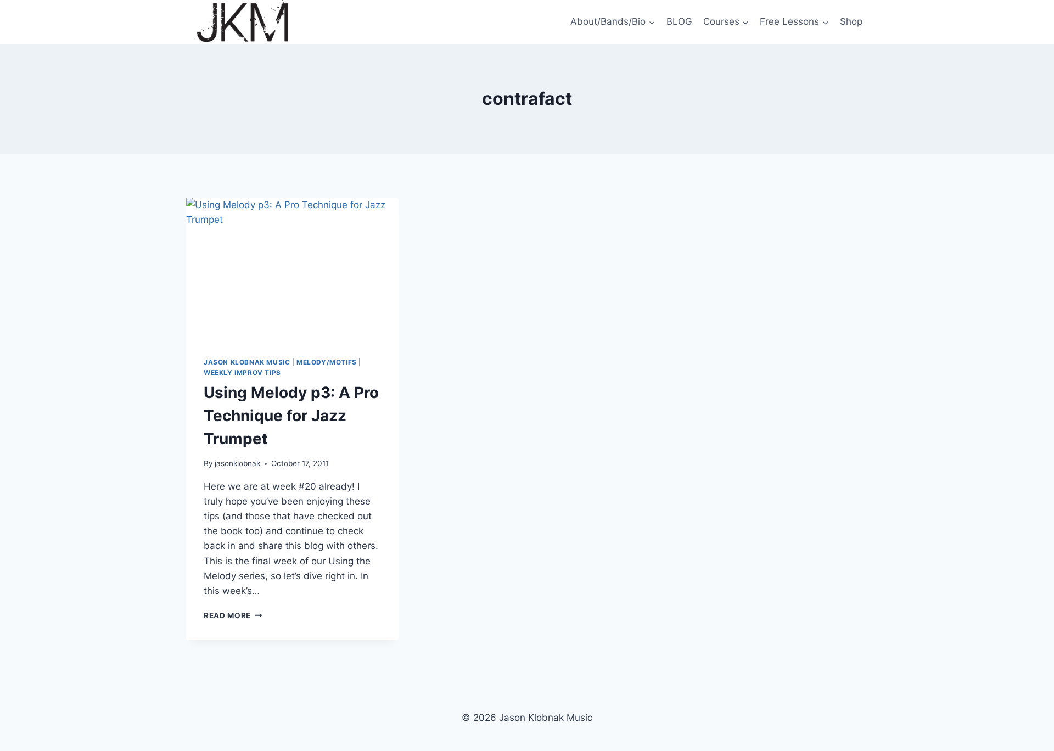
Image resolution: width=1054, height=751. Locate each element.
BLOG (679, 21)
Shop (851, 21)
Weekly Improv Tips (242, 372)
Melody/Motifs (326, 362)
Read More (233, 615)
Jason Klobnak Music (247, 362)
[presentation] (292, 268)
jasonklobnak (237, 463)
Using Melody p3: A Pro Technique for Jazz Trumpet (291, 415)
